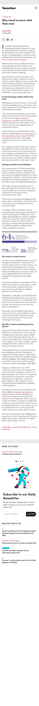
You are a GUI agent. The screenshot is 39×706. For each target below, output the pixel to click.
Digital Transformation (12, 452)
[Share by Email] (12, 39)
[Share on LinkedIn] (7, 39)
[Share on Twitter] (3, 39)
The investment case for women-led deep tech (19, 543)
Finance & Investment (11, 541)
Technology (7, 17)
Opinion (6, 548)
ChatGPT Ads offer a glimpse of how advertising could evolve (15, 551)
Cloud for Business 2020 (21, 427)
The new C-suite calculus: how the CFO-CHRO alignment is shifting (19, 561)
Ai (3, 529)
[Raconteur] (9, 8)
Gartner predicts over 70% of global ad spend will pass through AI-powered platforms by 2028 (19, 533)
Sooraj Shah (6, 31)
